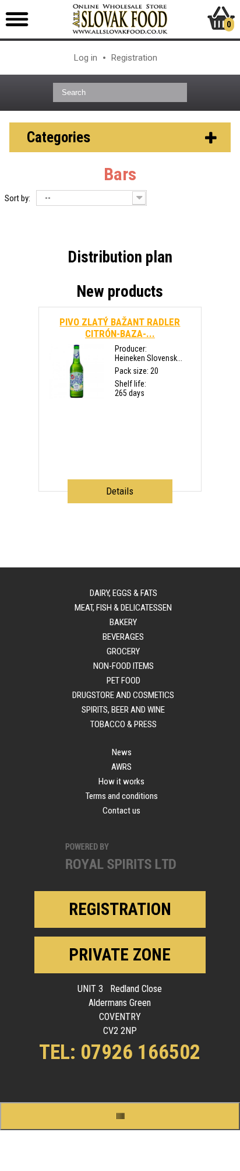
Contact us (121, 810)
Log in (85, 57)
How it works (121, 781)
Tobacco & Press (123, 724)
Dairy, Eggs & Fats (123, 593)
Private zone (120, 955)
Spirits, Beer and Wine (123, 709)
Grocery (123, 651)
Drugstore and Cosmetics (123, 695)
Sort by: (17, 198)
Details (119, 491)
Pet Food (123, 680)
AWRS (121, 767)
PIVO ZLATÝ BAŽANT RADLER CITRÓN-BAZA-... (119, 327)
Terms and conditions (122, 796)
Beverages (123, 637)
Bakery (123, 622)
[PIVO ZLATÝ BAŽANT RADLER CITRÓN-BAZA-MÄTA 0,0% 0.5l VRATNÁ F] (76, 396)
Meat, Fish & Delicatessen (123, 607)
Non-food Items (123, 666)
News (122, 752)
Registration (134, 57)
